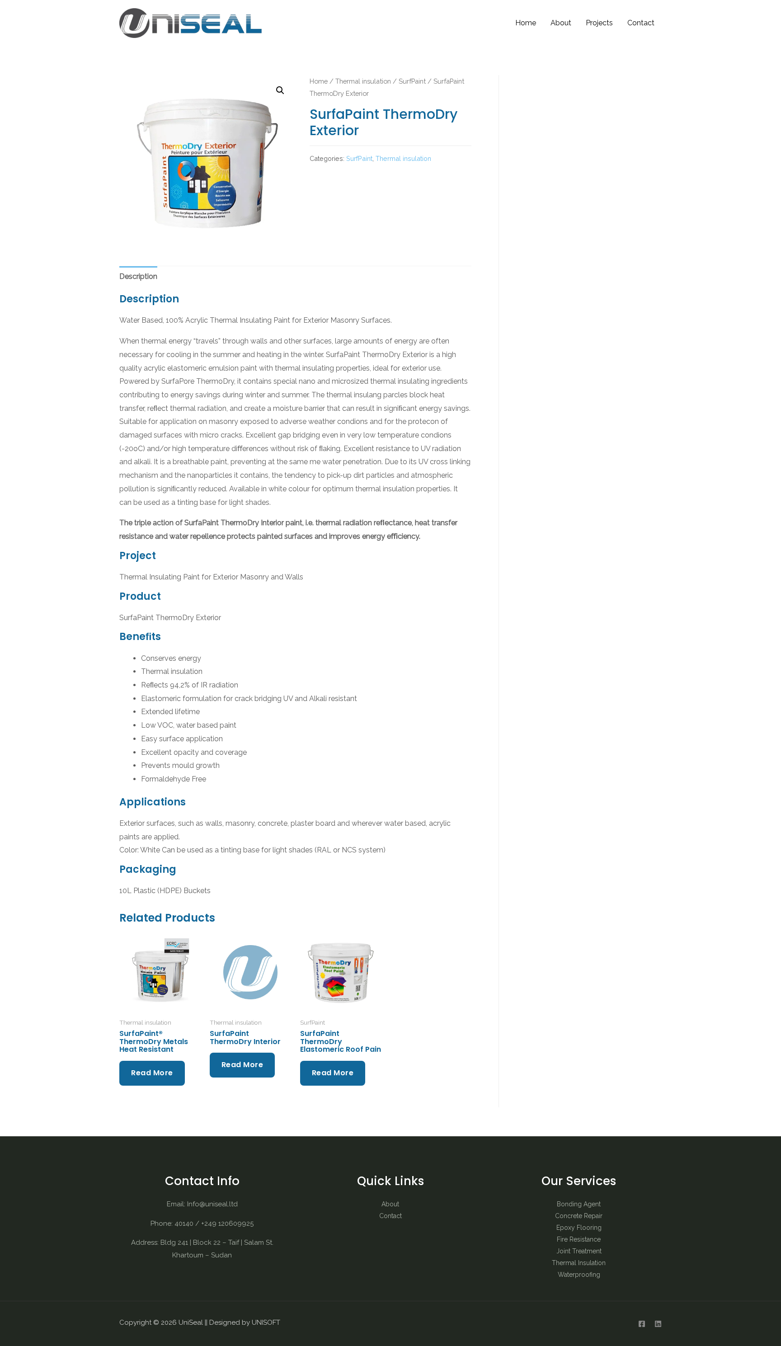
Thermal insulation (363, 81)
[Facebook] (641, 1323)
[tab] (138, 276)
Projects (599, 23)
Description (138, 276)
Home (525, 23)
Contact (640, 23)
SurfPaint (412, 81)
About (560, 23)
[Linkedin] (658, 1323)
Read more (152, 1073)
